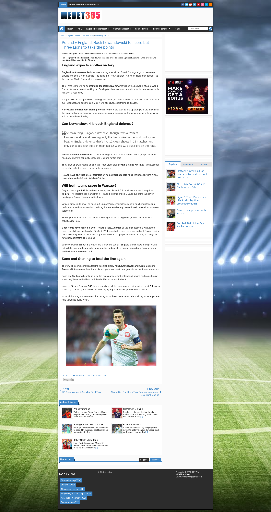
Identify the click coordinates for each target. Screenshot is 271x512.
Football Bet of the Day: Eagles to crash (190, 225)
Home (62, 29)
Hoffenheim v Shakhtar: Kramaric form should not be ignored (192, 174)
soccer (83, 375)
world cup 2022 (101, 375)
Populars (173, 164)
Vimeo (206, 4)
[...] (94, 417)
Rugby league (67, 493)
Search (210, 29)
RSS (210, 4)
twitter (186, 4)
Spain (83, 493)
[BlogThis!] (67, 379)
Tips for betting (90, 375)
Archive (203, 164)
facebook (182, 4)
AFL (63, 498)
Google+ (190, 4)
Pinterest (198, 4)
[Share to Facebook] (72, 379)
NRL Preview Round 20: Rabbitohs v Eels (191, 185)
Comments (188, 164)
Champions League (69, 489)
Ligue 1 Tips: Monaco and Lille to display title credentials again (192, 200)
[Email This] (64, 379)
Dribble (202, 4)
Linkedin (194, 4)
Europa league (67, 502)
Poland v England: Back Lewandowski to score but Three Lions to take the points (105, 45)
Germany (76, 498)
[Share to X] (70, 379)
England (78, 375)
